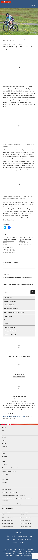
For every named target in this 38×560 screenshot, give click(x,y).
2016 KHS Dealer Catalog (7, 523)
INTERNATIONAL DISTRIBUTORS (9, 471)
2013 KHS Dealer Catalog (25, 526)
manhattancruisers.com (19, 401)
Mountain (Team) (20, 39)
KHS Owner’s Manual (10, 331)
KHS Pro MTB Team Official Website (14, 312)
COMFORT (4, 443)
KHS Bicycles (6, 39)
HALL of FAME (8, 316)
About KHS (4, 482)
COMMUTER (4, 446)
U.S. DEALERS (8, 297)
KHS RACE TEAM (9, 305)
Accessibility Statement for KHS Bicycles (12, 504)
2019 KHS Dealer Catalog (25, 517)
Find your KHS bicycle (10, 334)
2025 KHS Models (6, 512)
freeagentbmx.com (19, 376)
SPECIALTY (4, 456)
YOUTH (3, 453)
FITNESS (4, 450)
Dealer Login (6, 2)
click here (16, 356)
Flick (20, 44)
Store (8, 539)
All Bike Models (10, 536)
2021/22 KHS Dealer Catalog (26, 514)
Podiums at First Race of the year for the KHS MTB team (26, 239)
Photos (20, 539)
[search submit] (32, 292)
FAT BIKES (4, 437)
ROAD (3, 430)
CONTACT (6, 323)
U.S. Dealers (5, 464)
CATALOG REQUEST (9, 327)
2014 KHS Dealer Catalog (7, 526)
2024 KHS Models (24, 512)
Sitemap (22, 542)
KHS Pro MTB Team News (11, 308)
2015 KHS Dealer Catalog (25, 523)
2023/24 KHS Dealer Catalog (8, 514)
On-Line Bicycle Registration (9, 492)
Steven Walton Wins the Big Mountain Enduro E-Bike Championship (10, 239)
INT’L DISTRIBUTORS (10, 301)
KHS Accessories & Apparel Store (11, 468)
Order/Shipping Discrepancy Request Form (13, 495)
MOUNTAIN (4, 434)
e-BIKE (3, 440)
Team (12, 39)
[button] (33, 5)
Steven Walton (25, 265)
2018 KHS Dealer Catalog (7, 520)
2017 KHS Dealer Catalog (25, 520)
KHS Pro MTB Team (12, 265)
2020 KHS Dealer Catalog (7, 517)
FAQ (5, 320)
